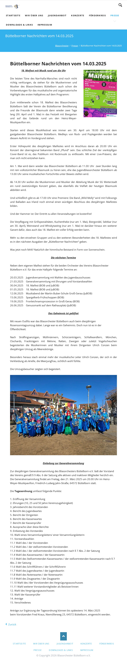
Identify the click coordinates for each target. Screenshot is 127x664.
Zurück (12, 624)
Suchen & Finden (120, 5)
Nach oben (63, 636)
